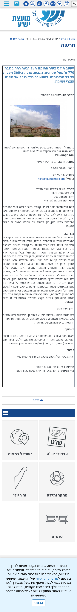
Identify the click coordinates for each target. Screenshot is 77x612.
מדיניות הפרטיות (47, 578)
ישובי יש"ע (17, 39)
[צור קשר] (16, 4)
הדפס (36, 400)
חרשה (68, 45)
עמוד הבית (68, 39)
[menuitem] (57, 440)
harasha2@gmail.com (51, 179)
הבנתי (38, 602)
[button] (6, 3)
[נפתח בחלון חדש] (66, 3)
